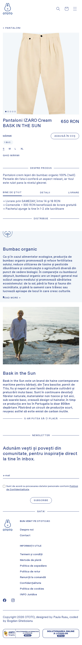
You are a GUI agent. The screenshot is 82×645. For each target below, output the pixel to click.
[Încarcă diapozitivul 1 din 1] (3, 297)
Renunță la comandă (33, 577)
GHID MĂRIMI (11, 155)
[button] (75, 9)
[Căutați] (58, 9)
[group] (41, 266)
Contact (25, 535)
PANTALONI (13, 28)
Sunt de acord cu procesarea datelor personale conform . (42, 488)
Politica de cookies (32, 588)
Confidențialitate (30, 582)
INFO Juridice (28, 594)
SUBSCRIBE (41, 500)
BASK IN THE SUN (22, 125)
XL (22, 148)
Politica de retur (30, 571)
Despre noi (27, 529)
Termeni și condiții (31, 554)
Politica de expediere (33, 565)
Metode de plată (30, 559)
